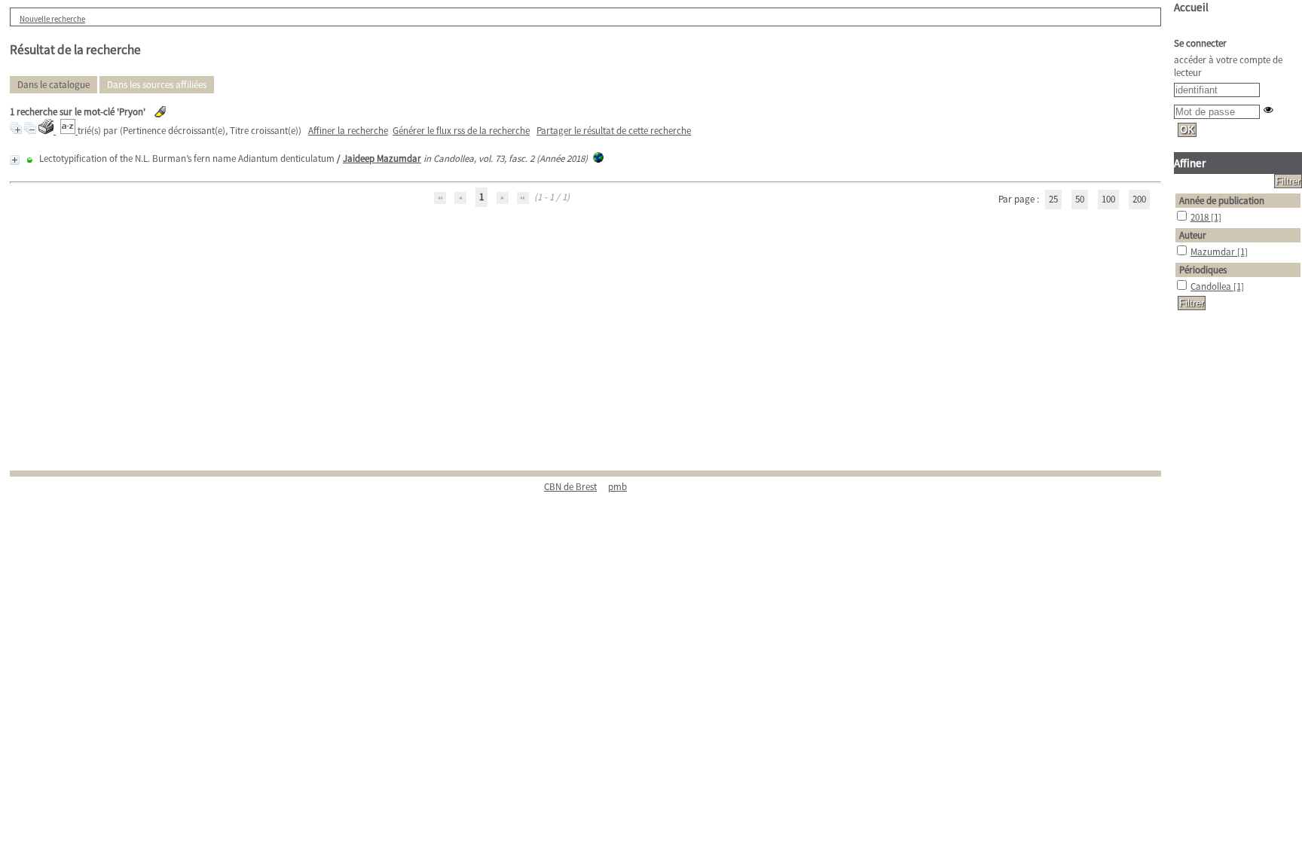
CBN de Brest (570, 486)
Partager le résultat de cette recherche (613, 130)
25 (1053, 199)
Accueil (1191, 7)
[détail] (15, 160)
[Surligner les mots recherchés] (160, 111)
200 (1139, 199)
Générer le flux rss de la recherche (461, 130)
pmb (617, 486)
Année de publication (1221, 200)
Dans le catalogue (53, 84)
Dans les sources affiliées (156, 84)
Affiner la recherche (348, 130)
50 (1079, 199)
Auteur (1192, 235)
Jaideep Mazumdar (382, 158)
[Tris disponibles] (69, 130)
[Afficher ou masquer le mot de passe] (1268, 109)
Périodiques (1203, 270)
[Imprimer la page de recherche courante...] (47, 130)
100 (1108, 199)
